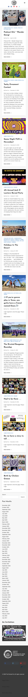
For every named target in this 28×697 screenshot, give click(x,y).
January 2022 (5, 580)
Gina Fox (7, 38)
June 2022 (4, 572)
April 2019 (4, 609)
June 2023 (4, 549)
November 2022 (6, 561)
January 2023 (5, 557)
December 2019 (6, 595)
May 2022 (4, 574)
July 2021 (4, 588)
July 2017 (4, 618)
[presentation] (14, 18)
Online (15, 27)
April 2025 (4, 520)
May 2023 (4, 551)
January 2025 (5, 526)
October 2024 (5, 532)
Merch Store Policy (7, 693)
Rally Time (10, 341)
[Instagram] (11, 6)
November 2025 (6, 505)
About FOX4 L (5, 680)
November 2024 (6, 530)
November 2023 (6, 545)
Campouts (17, 239)
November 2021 (6, 582)
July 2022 (4, 570)
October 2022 (5, 563)
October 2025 (5, 507)
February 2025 (6, 524)
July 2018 (4, 615)
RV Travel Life (7, 29)
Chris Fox (7, 145)
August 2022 (5, 568)
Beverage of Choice (9, 80)
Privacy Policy (6, 686)
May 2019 (4, 607)
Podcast (20, 27)
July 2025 (4, 513)
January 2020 (5, 593)
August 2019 (5, 603)
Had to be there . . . (12, 399)
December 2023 (6, 543)
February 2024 (6, 538)
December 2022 (6, 559)
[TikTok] (19, 6)
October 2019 (5, 599)
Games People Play (8, 27)
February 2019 (6, 613)
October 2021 (5, 584)
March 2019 (5, 611)
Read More (7, 56)
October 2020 (5, 590)
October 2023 (5, 547)
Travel (5, 294)
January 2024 (5, 540)
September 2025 (6, 509)
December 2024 (6, 528)
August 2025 (5, 511)
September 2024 (6, 534)
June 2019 (4, 605)
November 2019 (6, 597)
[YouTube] (14, 6)
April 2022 (4, 576)
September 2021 (6, 586)
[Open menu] (24, 3)
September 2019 (6, 601)
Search (4, 494)
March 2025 (5, 522)
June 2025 (4, 515)
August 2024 (5, 536)
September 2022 (6, 565)
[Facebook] (9, 6)
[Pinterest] (16, 6)
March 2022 (5, 578)
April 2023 (4, 553)
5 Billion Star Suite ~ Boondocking (12, 238)
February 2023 (6, 555)
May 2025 (4, 518)
